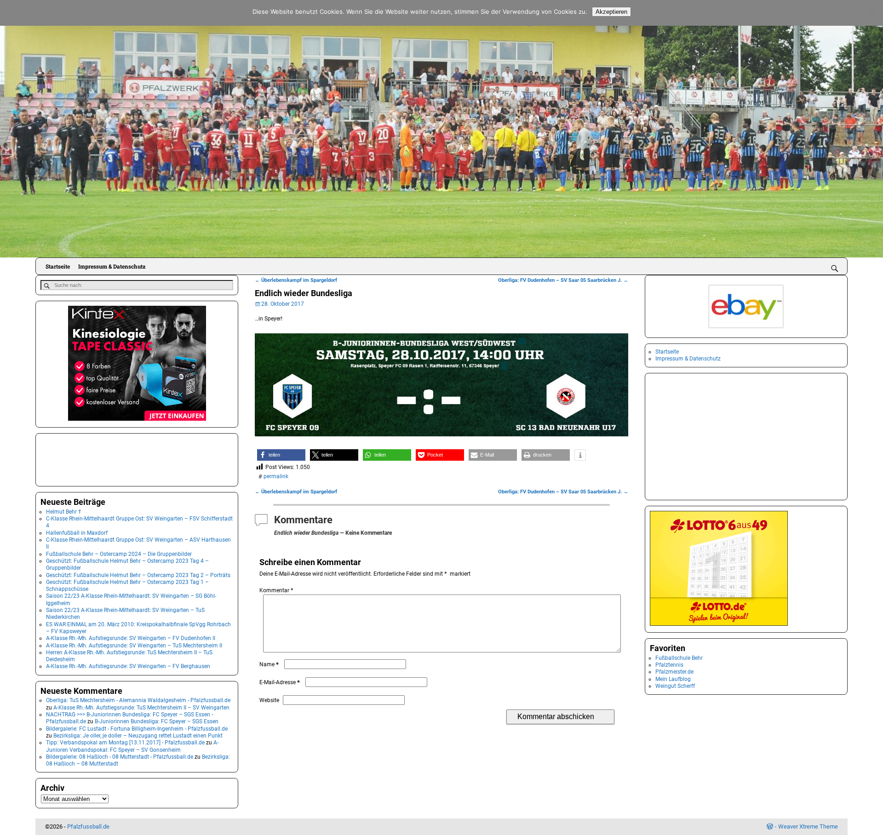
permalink (276, 476)
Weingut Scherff (675, 686)
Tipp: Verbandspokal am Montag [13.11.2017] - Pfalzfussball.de (125, 742)
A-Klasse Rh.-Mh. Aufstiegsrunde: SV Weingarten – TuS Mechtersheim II (134, 645)
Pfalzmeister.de (674, 672)
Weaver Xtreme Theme (808, 826)
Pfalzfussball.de (88, 826)
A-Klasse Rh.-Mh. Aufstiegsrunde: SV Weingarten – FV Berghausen (128, 666)
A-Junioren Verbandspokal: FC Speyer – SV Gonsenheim (132, 746)
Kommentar (276, 590)
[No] (871, 12)
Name (269, 664)
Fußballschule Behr (679, 658)
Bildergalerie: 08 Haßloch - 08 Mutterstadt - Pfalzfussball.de (119, 757)
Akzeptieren (611, 11)
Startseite (58, 266)
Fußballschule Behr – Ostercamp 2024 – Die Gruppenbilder (119, 554)
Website (269, 700)
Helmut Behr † (63, 512)
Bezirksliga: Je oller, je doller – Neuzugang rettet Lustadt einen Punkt (138, 735)
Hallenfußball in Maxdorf (77, 533)
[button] (281, 455)
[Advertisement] (86, 459)
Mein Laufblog (673, 679)
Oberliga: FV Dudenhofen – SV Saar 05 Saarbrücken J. (563, 280)
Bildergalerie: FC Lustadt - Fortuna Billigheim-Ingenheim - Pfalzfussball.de (137, 729)
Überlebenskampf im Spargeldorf (296, 280)
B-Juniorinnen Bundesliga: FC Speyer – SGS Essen (156, 721)
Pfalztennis (669, 665)
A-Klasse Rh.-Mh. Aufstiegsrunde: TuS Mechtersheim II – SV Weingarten (141, 707)
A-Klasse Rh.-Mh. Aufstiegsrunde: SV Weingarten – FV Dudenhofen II (130, 638)
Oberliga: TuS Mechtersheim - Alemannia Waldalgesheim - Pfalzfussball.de (138, 700)
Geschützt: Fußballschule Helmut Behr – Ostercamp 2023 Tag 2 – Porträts (138, 575)
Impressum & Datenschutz (111, 266)
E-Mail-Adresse (279, 682)
